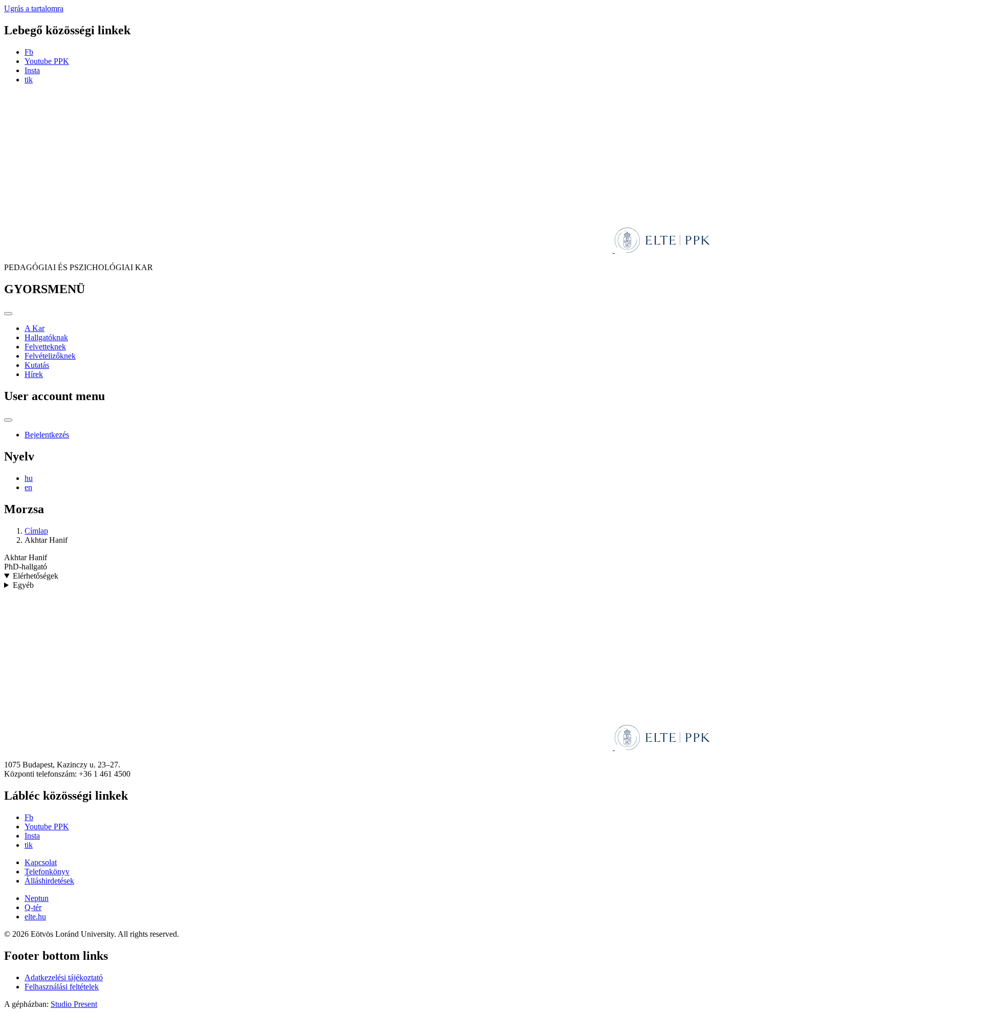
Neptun (37, 898)
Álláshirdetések (49, 880)
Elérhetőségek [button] (35, 575)
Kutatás (37, 365)
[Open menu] (8, 313)
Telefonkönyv (47, 871)
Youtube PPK (47, 61)
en (28, 487)
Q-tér (33, 907)
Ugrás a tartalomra (33, 8)
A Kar (34, 328)
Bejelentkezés (47, 434)
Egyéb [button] (23, 585)
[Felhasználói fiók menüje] (8, 420)
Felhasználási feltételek (62, 986)
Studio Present (74, 1004)
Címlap (36, 530)
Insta (32, 70)
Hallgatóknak (46, 337)
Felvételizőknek (50, 355)
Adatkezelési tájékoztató (64, 977)
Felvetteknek (45, 346)
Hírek (34, 374)
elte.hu (35, 916)
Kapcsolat (41, 862)
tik (29, 79)
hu (29, 478)
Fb (29, 52)
